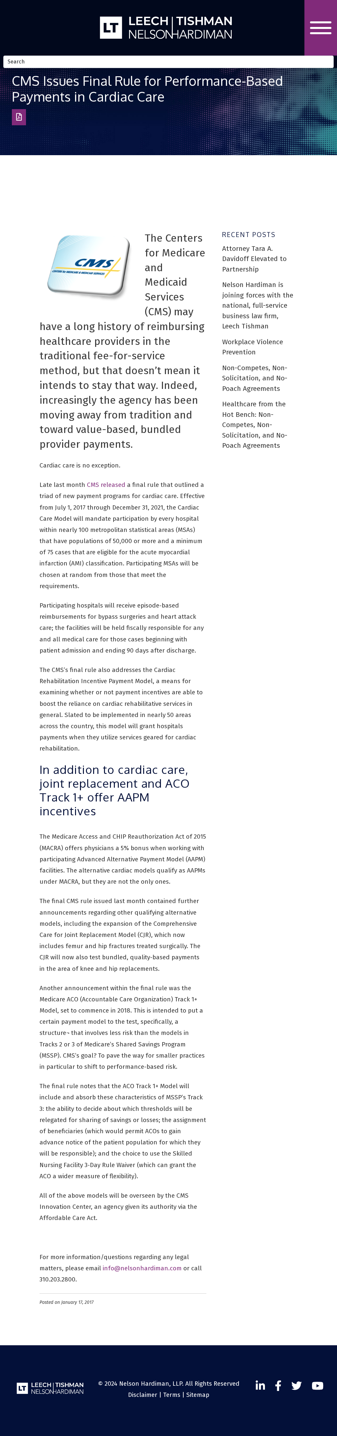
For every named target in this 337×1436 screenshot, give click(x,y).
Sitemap (197, 1395)
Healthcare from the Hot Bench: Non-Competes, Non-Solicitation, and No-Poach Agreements (254, 425)
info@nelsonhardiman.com (142, 1268)
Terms (171, 1395)
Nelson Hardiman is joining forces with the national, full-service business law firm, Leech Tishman (257, 305)
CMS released (106, 485)
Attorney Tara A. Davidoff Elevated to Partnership (254, 259)
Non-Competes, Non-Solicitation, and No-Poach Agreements (254, 378)
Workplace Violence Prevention (252, 347)
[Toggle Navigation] (320, 28)
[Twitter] (318, 1386)
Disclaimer (142, 1395)
